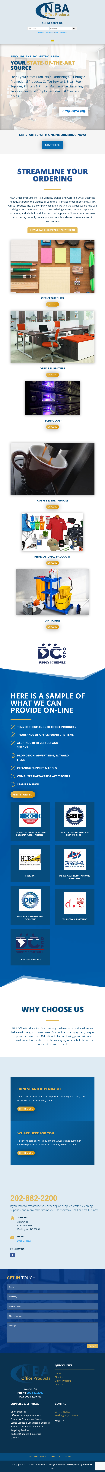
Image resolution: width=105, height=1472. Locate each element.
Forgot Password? (46, 32)
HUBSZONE (30, 875)
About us (59, 1377)
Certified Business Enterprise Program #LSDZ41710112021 (30, 833)
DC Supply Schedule (30, 959)
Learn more (26, 1108)
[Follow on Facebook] (12, 1255)
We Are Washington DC (74, 919)
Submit (92, 1346)
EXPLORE (52, 304)
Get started (23, 794)
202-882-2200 (75, 111)
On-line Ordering (38, 1456)
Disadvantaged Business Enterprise (30, 917)
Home (58, 1373)
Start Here (52, 145)
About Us (55, 1456)
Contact (59, 1384)
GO (74, 28)
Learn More (26, 1153)
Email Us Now (24, 1240)
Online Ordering (63, 1380)
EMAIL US (59, 1421)
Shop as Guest (61, 32)
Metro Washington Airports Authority (74, 877)
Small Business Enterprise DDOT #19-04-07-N (75, 833)
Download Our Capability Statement (52, 230)
